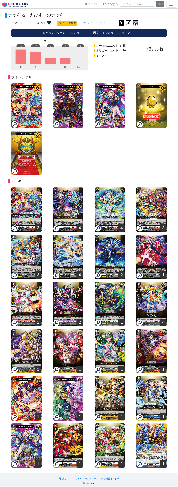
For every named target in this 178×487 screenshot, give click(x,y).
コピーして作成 (67, 23)
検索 (160, 3)
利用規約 (63, 478)
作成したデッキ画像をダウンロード (135, 23)
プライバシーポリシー (84, 478)
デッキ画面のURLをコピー (128, 23)
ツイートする (121, 23)
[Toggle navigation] (171, 4)
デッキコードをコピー (95, 23)
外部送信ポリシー (110, 478)
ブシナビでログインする (102, 4)
